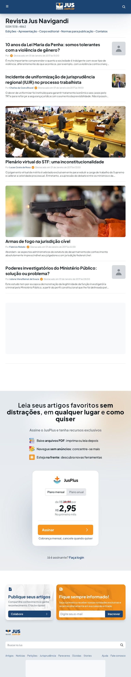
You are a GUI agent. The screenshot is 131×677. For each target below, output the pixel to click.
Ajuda (105, 655)
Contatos (101, 31)
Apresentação (27, 31)
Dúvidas (76, 655)
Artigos (9, 655)
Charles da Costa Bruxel (21, 88)
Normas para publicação (77, 31)
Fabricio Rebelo (17, 247)
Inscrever (114, 614)
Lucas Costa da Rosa (20, 167)
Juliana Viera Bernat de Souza (24, 279)
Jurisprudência (48, 655)
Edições (10, 31)
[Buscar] (121, 645)
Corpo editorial (49, 31)
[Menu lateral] (7, 6)
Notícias (20, 655)
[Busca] (124, 7)
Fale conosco (118, 655)
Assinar (48, 530)
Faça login (76, 557)
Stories (88, 655)
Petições (32, 655)
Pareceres (64, 655)
